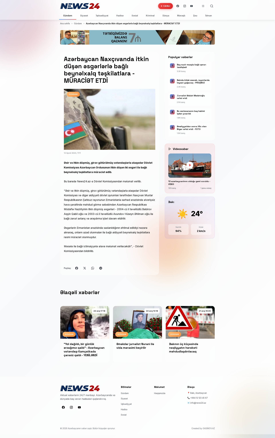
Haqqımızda (159, 393)
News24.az (84, 181)
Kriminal (150, 15)
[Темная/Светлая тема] (203, 6)
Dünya (166, 15)
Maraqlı (181, 15)
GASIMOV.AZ (209, 428)
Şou (195, 15)
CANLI (166, 6)
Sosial (135, 15)
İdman (208, 15)
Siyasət (84, 15)
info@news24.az (198, 403)
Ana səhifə (65, 23)
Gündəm (67, 15)
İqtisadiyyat (102, 15)
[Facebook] (177, 6)
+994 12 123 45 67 (199, 398)
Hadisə (120, 15)
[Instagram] (184, 6)
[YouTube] (191, 6)
